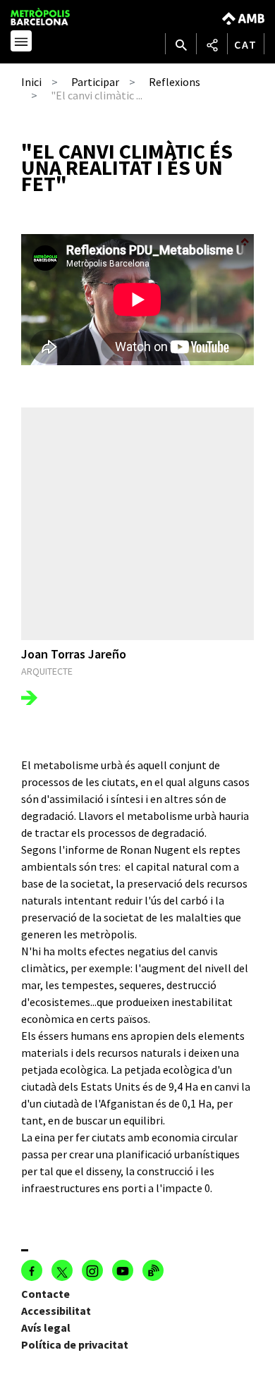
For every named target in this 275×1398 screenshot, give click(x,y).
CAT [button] (245, 44)
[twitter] (62, 1270)
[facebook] (31, 1270)
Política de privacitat (74, 1344)
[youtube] (122, 1270)
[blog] (153, 1270)
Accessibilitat (56, 1311)
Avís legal (46, 1327)
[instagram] (92, 1270)
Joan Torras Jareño (73, 654)
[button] (21, 43)
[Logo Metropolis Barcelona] (54, 16)
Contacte (45, 1294)
